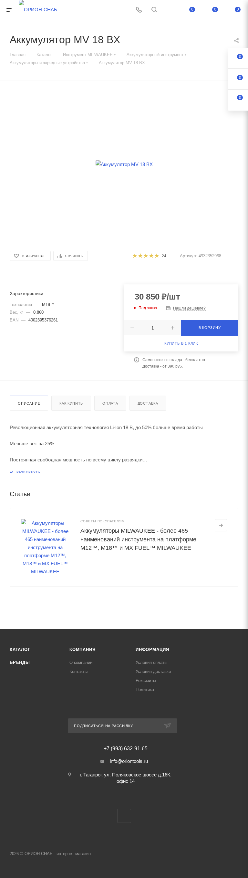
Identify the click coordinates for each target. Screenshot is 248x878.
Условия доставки (153, 671)
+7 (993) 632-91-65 (126, 748)
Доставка (148, 403)
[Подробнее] (221, 525)
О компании (80, 662)
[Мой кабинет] (169, 10)
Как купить (71, 403)
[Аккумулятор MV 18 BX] (124, 164)
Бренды (20, 662)
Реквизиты (146, 680)
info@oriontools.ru (129, 761)
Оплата (110, 403)
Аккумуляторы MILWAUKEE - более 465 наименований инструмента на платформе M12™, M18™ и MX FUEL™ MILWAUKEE (138, 539)
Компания (82, 649)
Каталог (20, 649)
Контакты (78, 671)
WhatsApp (124, 816)
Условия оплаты (151, 662)
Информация (152, 649)
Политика (145, 689)
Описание (29, 403)
